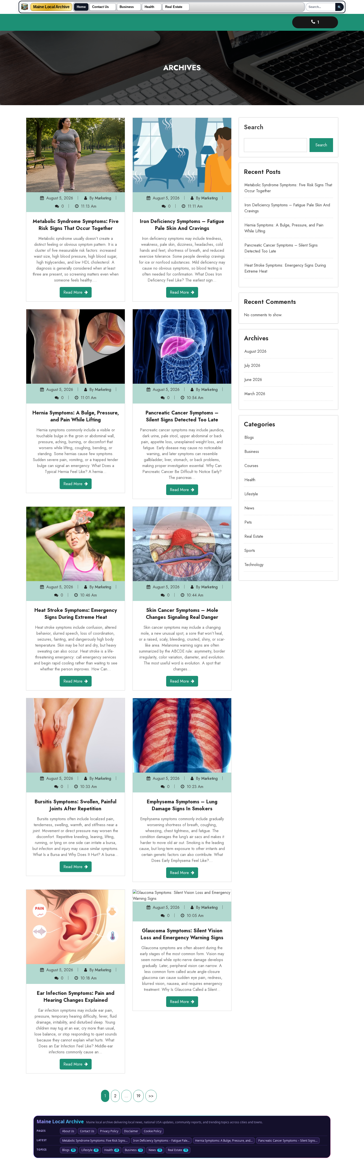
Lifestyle (251, 494)
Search (253, 127)
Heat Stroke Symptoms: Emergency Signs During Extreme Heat (75, 614)
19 (138, 1096)
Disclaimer (131, 1131)
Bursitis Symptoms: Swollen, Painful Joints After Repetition (75, 805)
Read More (72, 292)
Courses (251, 466)
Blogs (249, 437)
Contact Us (100, 7)
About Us (68, 1131)
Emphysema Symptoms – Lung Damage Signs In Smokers (182, 805)
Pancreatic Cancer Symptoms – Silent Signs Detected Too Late (182, 416)
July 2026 (252, 365)
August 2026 (255, 351)
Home (81, 7)
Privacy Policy (109, 1131)
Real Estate (173, 7)
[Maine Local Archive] (24, 7)
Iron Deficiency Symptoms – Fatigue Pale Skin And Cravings (182, 225)
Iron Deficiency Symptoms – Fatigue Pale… (161, 1140)
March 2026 (254, 394)
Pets (248, 522)
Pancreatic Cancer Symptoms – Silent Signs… (287, 1140)
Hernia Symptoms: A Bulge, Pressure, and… (224, 1140)
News (249, 508)
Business (127, 7)
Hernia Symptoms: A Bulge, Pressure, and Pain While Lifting (75, 416)
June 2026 (253, 379)
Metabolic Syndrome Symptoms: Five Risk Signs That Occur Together (76, 225)
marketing (103, 198)
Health (149, 7)
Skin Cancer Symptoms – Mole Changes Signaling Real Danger (182, 614)
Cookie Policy (152, 1131)
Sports (249, 550)
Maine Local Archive (51, 7)
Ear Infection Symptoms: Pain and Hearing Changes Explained (75, 997)
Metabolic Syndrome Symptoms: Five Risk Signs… (95, 1140)
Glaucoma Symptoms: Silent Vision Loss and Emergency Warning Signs (182, 934)
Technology (253, 564)
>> (151, 1096)
